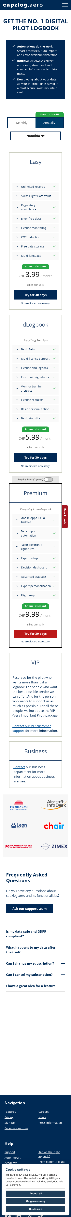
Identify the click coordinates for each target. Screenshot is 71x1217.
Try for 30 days (35, 295)
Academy (11, 1163)
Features (10, 1111)
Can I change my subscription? (30, 963)
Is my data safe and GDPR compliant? (26, 933)
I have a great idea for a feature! (31, 986)
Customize (35, 1209)
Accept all (36, 1193)
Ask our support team (29, 908)
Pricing (9, 1117)
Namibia (33, 136)
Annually (49, 123)
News (42, 1117)
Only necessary (35, 1201)
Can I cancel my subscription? (29, 974)
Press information (50, 1123)
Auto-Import (13, 1157)
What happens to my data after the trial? (30, 949)
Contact (19, 767)
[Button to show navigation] (65, 5)
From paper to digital (52, 1162)
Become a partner (16, 1128)
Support (10, 1152)
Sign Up (10, 1123)
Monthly (21, 123)
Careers (43, 1111)
